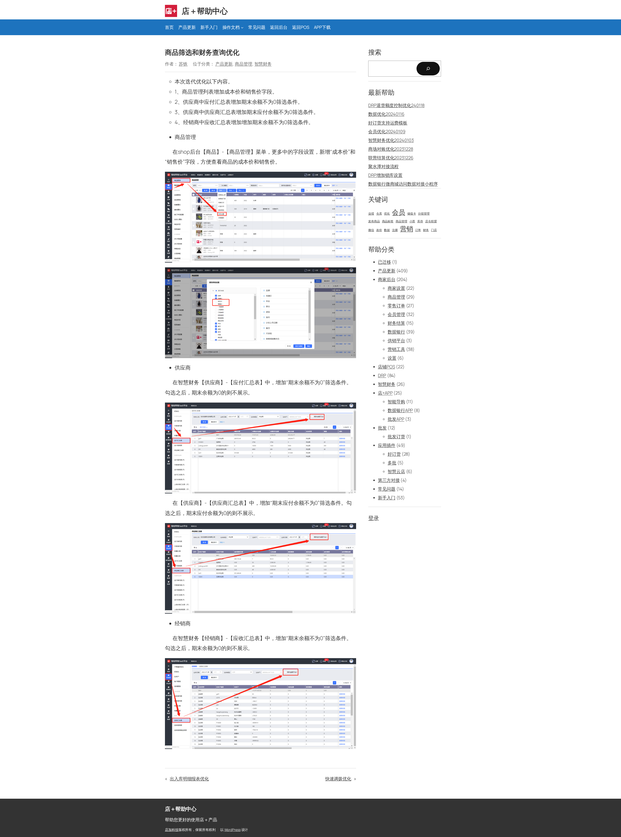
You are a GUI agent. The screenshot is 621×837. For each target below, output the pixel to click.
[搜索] (428, 68)
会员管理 (396, 314)
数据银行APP (400, 410)
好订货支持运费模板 (387, 123)
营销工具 (396, 349)
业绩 (371, 214)
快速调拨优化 (338, 778)
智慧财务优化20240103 (391, 140)
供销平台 (396, 340)
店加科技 (172, 829)
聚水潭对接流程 (383, 166)
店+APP (385, 393)
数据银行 (396, 332)
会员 (398, 212)
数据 (387, 230)
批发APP (396, 419)
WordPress (232, 829)
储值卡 (411, 214)
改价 (379, 230)
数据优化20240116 (386, 114)
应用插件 (386, 445)
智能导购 (396, 401)
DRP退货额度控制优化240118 (396, 105)
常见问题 (386, 489)
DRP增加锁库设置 (385, 175)
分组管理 (424, 214)
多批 (392, 463)
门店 (434, 230)
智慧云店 (396, 471)
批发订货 (396, 436)
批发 (382, 428)
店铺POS (386, 367)
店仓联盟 (431, 221)
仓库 (379, 214)
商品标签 (388, 221)
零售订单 (396, 305)
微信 (371, 230)
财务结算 (396, 323)
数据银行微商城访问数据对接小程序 (403, 184)
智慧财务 (263, 64)
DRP (382, 375)
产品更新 (224, 64)
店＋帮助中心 (205, 11)
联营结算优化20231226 (390, 158)
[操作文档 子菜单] (242, 27)
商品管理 (243, 64)
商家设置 (396, 288)
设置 (392, 358)
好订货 (394, 454)
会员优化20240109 (386, 131)
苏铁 (183, 64)
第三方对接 (389, 480)
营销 (406, 228)
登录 (373, 518)
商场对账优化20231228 (390, 149)
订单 (418, 230)
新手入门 (386, 497)
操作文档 (231, 27)
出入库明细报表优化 (189, 778)
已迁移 (384, 262)
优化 (387, 214)
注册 (395, 230)
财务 (426, 230)
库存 (420, 221)
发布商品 (374, 221)
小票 (412, 221)
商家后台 (386, 279)
